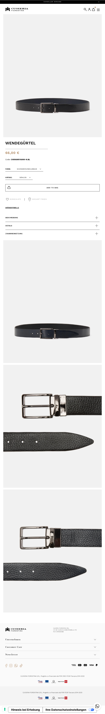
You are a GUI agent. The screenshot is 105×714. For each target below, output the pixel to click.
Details (8, 226)
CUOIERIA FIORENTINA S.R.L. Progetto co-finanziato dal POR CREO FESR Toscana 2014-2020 (52, 676)
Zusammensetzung (13, 234)
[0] (93, 9)
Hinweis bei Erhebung (25, 709)
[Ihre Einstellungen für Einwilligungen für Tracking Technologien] (4, 709)
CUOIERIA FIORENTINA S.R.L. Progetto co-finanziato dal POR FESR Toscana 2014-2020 (52, 693)
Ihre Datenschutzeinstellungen (66, 709)
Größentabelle (12, 208)
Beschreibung (11, 218)
